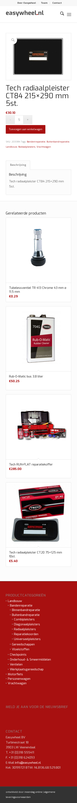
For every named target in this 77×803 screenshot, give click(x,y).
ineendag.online (33, 792)
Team (44, 3)
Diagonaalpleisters (27, 624)
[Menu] (69, 14)
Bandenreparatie (36, 141)
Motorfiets (15, 674)
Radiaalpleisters (26, 146)
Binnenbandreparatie (26, 610)
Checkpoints (18, 655)
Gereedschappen (23, 644)
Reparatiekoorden (26, 634)
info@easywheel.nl (28, 763)
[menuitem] (26, 3)
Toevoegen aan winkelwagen (25, 129)
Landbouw (11, 146)
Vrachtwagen (44, 146)
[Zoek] (60, 14)
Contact (57, 3)
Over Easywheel (26, 3)
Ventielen (16, 664)
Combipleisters (24, 619)
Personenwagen (19, 679)
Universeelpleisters (27, 639)
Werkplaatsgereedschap (27, 669)
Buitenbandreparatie (58, 141)
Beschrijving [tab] (18, 165)
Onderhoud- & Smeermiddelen (30, 659)
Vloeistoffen (20, 649)
